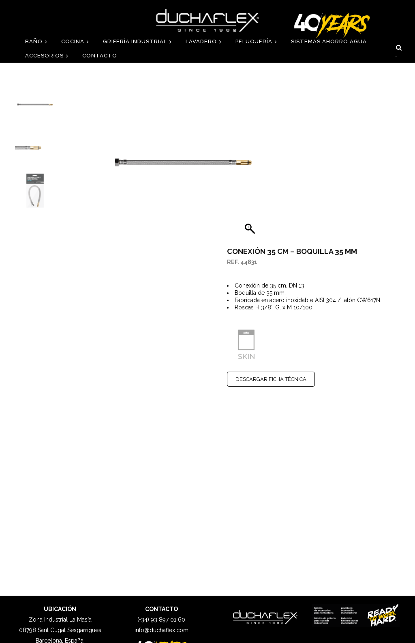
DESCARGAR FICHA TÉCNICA (270, 379)
